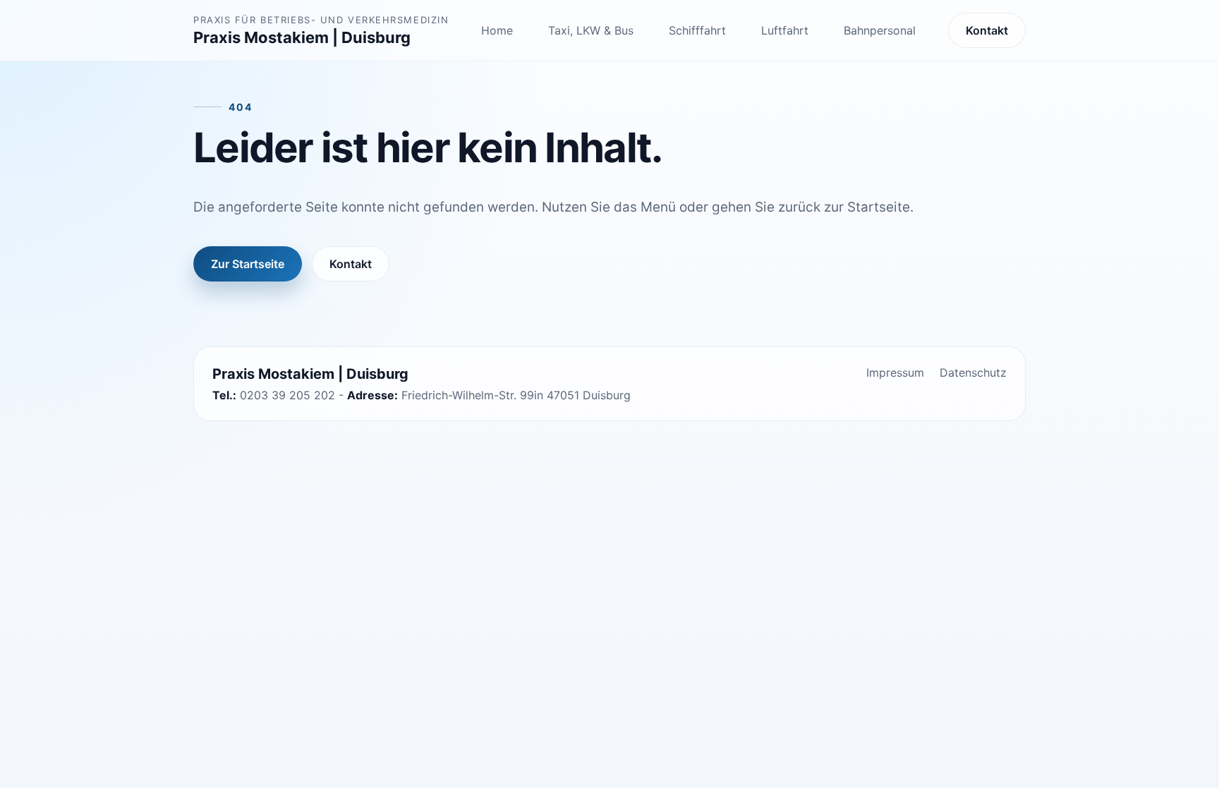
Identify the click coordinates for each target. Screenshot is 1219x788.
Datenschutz (973, 372)
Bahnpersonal (880, 30)
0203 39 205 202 (287, 395)
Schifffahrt (697, 30)
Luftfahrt (784, 30)
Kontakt (987, 30)
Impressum (895, 372)
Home (497, 30)
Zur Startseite (247, 264)
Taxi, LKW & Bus (590, 30)
